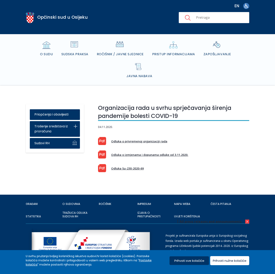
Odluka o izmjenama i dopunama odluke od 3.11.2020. (149, 155)
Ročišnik (105, 204)
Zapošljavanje (217, 54)
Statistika (33, 216)
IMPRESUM (144, 204)
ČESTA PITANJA (221, 204)
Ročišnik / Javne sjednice (120, 54)
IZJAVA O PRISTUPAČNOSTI (149, 214)
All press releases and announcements (211, 221)
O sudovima (71, 204)
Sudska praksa (74, 54)
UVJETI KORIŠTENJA (187, 216)
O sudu (46, 54)
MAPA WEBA (182, 204)
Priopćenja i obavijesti (51, 114)
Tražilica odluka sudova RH (74, 214)
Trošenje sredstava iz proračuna (51, 129)
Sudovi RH (42, 143)
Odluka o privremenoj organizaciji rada (139, 141)
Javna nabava (139, 76)
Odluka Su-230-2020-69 (127, 168)
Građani (32, 204)
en (237, 6)
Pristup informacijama (173, 54)
